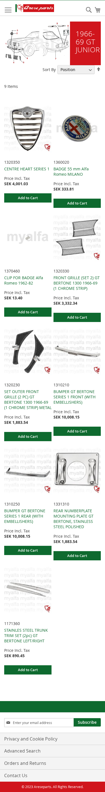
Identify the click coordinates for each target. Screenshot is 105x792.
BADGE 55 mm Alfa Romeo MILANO (71, 171)
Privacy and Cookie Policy (30, 739)
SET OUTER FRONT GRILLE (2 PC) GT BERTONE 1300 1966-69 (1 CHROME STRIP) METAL (28, 399)
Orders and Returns (25, 763)
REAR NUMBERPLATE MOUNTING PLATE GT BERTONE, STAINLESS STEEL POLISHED (73, 518)
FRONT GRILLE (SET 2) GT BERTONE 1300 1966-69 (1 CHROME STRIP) (76, 283)
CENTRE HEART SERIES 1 (27, 168)
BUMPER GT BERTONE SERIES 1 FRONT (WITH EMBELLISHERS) (74, 397)
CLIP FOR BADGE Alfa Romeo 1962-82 (23, 280)
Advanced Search (22, 751)
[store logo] (39, 8)
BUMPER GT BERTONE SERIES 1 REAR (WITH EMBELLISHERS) (24, 516)
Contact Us (15, 775)
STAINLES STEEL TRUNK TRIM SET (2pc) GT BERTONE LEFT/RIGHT (26, 635)
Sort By (49, 69)
